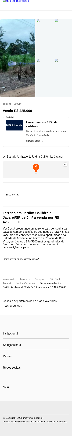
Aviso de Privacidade (57, 421)
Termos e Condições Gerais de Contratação (24, 421)
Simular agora (33, 141)
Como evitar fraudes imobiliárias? (21, 258)
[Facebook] (6, 376)
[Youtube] (17, 376)
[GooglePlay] (37, 397)
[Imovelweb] (36, 325)
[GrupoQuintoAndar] (36, 408)
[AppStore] (14, 396)
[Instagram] (12, 376)
